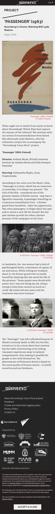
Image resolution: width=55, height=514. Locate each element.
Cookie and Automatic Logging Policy (36, 485)
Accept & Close (27, 507)
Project (11, 10)
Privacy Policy (15, 483)
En (49, 3)
